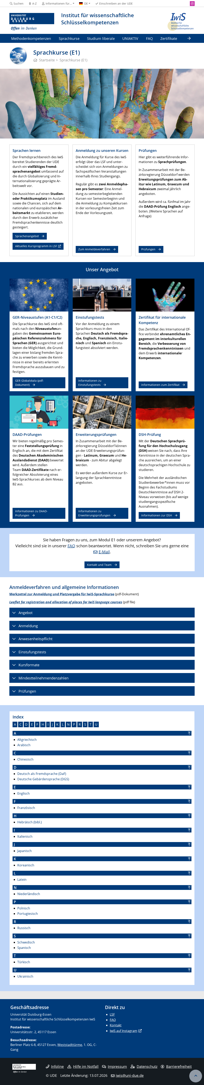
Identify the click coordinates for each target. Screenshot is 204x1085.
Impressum (117, 1066)
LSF (112, 1014)
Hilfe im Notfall (86, 1066)
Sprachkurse (69, 38)
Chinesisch (25, 759)
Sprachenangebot (27, 236)
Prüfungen (148, 249)
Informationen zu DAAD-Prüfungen (31, 513)
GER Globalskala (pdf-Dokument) (29, 382)
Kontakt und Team (99, 565)
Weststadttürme (69, 1045)
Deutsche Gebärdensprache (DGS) (43, 779)
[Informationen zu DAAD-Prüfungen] (39, 412)
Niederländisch (28, 894)
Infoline (57, 1066)
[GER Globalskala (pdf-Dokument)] (39, 295)
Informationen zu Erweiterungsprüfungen (94, 513)
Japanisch (24, 851)
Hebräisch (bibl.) (29, 822)
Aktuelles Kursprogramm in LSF (36, 246)
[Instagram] (192, 3)
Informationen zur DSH (156, 515)
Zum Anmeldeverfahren (94, 249)
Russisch (23, 928)
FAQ (149, 38)
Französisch (26, 808)
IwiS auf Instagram (123, 1031)
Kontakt (116, 1025)
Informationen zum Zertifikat (160, 385)
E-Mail (104, 551)
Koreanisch (25, 865)
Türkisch (23, 962)
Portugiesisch (27, 913)
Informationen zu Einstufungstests (89, 382)
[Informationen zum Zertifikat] (165, 295)
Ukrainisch (25, 976)
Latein (21, 879)
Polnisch (23, 908)
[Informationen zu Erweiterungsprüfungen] (102, 412)
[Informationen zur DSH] (165, 412)
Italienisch (24, 836)
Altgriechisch (27, 739)
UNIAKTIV (130, 38)
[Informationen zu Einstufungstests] (102, 295)
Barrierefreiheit (179, 1066)
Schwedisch (26, 942)
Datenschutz (147, 1066)
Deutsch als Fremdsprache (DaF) (41, 773)
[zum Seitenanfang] (195, 1076)
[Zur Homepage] (31, 22)
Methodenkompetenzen (31, 38)
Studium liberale (101, 38)
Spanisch (24, 947)
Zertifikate (168, 38)
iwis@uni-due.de (130, 1075)
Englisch (23, 793)
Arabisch (23, 745)
